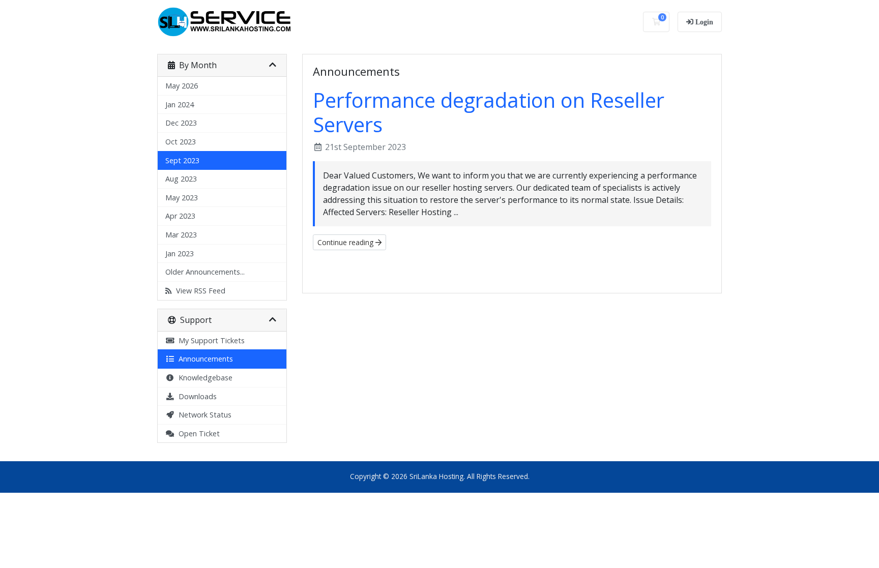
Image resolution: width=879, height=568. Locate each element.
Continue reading (346, 242)
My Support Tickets (209, 340)
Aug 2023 (181, 179)
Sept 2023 (182, 160)
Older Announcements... (205, 272)
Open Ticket (197, 433)
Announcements (203, 359)
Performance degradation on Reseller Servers (488, 112)
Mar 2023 (181, 235)
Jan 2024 (179, 104)
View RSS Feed (198, 290)
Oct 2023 (180, 141)
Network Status (202, 415)
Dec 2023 (181, 123)
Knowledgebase (203, 377)
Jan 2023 (179, 253)
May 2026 (181, 86)
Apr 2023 (180, 216)
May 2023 (181, 197)
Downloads (195, 396)
